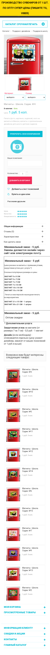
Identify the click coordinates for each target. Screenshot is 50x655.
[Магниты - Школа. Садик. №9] (13, 554)
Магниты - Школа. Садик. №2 (30, 589)
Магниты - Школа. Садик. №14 (30, 469)
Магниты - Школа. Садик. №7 (30, 529)
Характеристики (11, 237)
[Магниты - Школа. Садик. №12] (13, 455)
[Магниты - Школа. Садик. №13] (13, 574)
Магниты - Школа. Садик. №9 (30, 549)
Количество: (13, 173)
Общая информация (13, 226)
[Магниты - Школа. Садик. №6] (13, 494)
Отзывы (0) (9, 231)
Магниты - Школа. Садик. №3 (30, 370)
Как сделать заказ (12, 242)
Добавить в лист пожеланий (25, 189)
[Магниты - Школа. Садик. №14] (13, 474)
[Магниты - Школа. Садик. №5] (13, 415)
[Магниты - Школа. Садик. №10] (13, 395)
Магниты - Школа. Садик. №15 (30, 509)
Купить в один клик (21, 194)
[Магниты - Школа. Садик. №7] (13, 534)
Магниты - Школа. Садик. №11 (30, 430)
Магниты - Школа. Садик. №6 (30, 489)
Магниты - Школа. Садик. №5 (30, 410)
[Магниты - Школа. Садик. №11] (13, 435)
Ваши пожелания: (15, 158)
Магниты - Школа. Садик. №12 (30, 450)
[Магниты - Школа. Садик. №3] (13, 375)
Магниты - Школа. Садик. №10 (30, 390)
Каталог (5, 31)
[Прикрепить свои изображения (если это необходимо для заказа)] (17, 147)
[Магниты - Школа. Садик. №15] (13, 514)
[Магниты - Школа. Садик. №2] (13, 594)
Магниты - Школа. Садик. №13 (30, 569)
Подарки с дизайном (21, 31)
